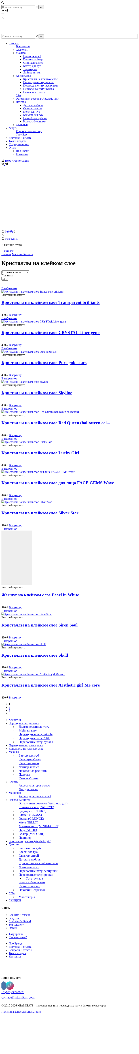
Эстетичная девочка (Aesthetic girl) (37, 98)
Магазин (17, 254)
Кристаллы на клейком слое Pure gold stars (44, 362)
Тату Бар (21, 134)
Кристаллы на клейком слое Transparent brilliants (50, 302)
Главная (6, 254)
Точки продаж (17, 141)
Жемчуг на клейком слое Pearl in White (40, 595)
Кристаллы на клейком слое (40, 79)
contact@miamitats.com (18, 997)
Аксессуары (23, 75)
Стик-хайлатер (29, 778)
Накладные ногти (34, 92)
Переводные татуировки (38, 82)
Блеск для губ (31, 111)
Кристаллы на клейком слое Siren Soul (39, 625)
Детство (21, 101)
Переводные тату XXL (34, 738)
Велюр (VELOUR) (31, 834)
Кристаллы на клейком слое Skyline (36, 392)
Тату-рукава (34, 878)
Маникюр (15, 792)
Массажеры (27, 897)
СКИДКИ (22, 124)
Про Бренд (22, 150)
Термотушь (30, 69)
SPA (18, 95)
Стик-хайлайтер (33, 62)
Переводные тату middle (35, 734)
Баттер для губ (32, 65)
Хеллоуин (22, 49)
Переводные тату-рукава (38, 88)
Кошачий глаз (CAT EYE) (36, 807)
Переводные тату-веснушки (40, 85)
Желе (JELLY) (28, 822)
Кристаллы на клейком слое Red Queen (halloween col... (55, 422)
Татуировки (16, 934)
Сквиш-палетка (32, 108)
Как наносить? (18, 937)
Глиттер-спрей (32, 56)
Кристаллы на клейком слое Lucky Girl (40, 453)
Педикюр (25, 837)
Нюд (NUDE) (28, 830)
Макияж (21, 52)
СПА (12, 893)
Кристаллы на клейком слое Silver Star (40, 513)
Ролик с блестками (34, 121)
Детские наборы (33, 105)
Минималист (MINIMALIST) (39, 826)
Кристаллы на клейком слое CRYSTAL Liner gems (50, 332)
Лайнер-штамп (32, 72)
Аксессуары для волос (34, 785)
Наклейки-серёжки (35, 118)
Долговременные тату (34, 726)
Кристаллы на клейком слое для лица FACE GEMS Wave (57, 482)
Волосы (13, 781)
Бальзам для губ (33, 114)
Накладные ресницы (33, 770)
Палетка (24, 774)
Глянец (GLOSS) (30, 815)
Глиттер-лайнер (33, 59)
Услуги (13, 128)
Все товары (23, 46)
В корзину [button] (15, 314)
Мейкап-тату (28, 730)
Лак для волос (28, 789)
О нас (12, 147)
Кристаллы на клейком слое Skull (34, 655)
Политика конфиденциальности (21, 1011)
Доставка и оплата (20, 137)
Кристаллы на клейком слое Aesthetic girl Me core (50, 685)
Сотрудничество (19, 144)
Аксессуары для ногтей (35, 796)
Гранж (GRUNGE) (31, 818)
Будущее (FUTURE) (32, 811)
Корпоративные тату (29, 131)
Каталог (14, 43)
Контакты (22, 154)
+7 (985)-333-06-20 (12, 992)
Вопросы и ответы (20, 950)
